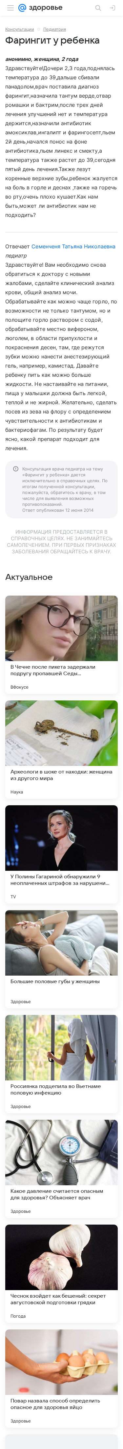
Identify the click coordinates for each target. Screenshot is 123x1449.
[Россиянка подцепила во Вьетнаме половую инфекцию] (61, 1064)
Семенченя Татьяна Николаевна (73, 246)
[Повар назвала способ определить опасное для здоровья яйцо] (61, 1378)
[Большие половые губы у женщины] (61, 959)
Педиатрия (54, 29)
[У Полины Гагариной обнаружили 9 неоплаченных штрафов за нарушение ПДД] (61, 854)
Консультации (19, 29)
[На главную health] (44, 8)
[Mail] (22, 8)
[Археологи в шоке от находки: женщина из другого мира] (61, 749)
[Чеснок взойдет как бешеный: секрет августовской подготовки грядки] (61, 1274)
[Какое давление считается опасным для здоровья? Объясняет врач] (61, 1169)
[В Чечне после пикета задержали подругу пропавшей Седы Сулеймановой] (61, 645)
